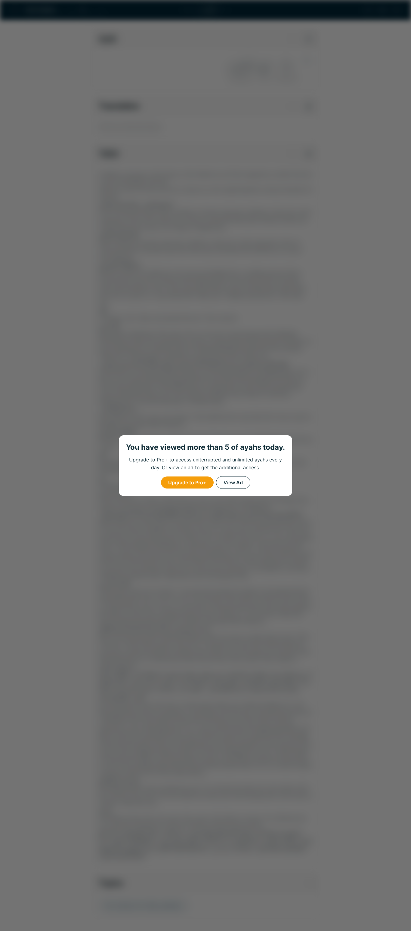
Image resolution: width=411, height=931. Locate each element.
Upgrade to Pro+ (187, 482)
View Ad (233, 482)
